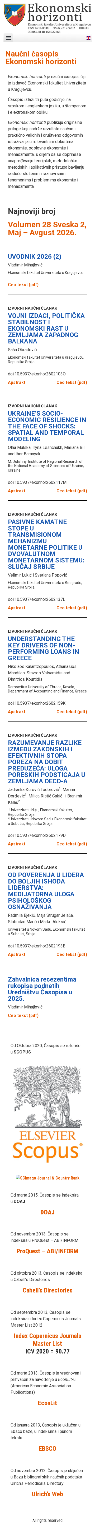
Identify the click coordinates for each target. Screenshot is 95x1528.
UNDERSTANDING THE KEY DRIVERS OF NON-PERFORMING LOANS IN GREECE (43, 648)
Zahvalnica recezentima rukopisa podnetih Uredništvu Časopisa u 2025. (42, 989)
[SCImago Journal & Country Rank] (47, 1178)
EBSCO (47, 1448)
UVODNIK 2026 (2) (34, 256)
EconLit (47, 1403)
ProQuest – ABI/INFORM (47, 1251)
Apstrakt (16, 382)
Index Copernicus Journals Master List (47, 1339)
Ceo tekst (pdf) (23, 284)
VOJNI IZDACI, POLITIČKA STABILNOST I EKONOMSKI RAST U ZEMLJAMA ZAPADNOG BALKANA (46, 328)
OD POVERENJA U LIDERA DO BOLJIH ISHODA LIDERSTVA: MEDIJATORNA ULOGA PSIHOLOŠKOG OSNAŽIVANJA (46, 891)
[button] (8, 37)
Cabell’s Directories (48, 1290)
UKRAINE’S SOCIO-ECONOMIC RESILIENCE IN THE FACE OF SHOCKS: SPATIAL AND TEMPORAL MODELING (47, 426)
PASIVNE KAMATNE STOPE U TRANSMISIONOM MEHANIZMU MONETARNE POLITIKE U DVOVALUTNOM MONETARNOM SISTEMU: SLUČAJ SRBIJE (46, 544)
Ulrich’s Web (47, 1494)
